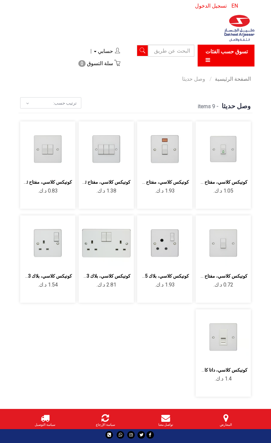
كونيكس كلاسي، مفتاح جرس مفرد (215, 182)
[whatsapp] (120, 435)
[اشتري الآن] (223, 166)
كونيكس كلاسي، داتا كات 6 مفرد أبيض (211, 370)
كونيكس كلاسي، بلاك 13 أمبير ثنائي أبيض (92, 276)
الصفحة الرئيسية (233, 79)
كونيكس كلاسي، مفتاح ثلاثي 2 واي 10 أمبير (90, 182)
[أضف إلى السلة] (239, 148)
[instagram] (131, 435)
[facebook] (150, 435)
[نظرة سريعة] (208, 148)
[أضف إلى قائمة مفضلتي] (223, 148)
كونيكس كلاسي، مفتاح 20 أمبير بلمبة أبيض (148, 182)
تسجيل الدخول (211, 6)
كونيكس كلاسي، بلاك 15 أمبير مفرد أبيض (150, 276)
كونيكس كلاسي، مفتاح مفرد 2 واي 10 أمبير (207, 276)
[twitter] (141, 435)
